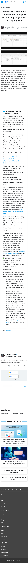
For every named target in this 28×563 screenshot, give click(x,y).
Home (2, 7)
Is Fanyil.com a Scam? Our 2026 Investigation (14, 471)
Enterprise (4, 501)
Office (2, 523)
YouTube (16, 489)
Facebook (8, 489)
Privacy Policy (10, 560)
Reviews (3, 546)
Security (3, 507)
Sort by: (15, 414)
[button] (14, 168)
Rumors (3, 533)
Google (3, 520)
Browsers (3, 549)
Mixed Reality (4, 555)
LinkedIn (20, 489)
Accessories (4, 536)
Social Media (4, 552)
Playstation (4, 539)
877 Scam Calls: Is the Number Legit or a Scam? (14, 478)
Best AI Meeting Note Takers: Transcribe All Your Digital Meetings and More (14, 463)
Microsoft (7, 7)
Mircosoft (3, 514)
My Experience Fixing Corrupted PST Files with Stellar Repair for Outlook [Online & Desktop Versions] (14, 441)
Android (3, 517)
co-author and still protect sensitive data (13, 212)
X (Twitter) (12, 489)
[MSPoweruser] (10, 2)
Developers (4, 498)
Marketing (3, 504)
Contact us (18, 560)
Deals (2, 530)
